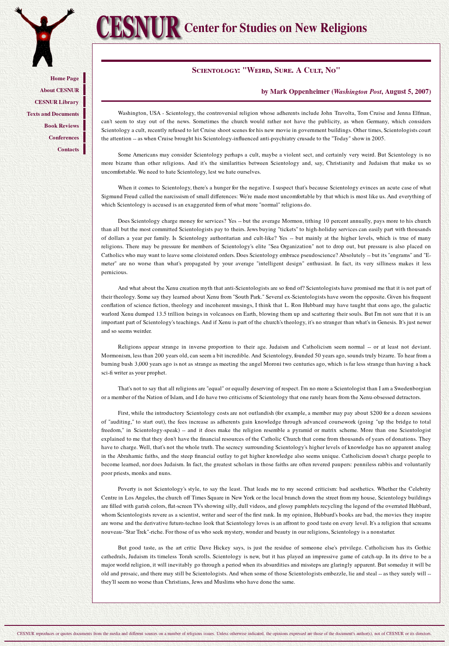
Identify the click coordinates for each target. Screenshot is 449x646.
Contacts (68, 149)
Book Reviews (61, 125)
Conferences (64, 137)
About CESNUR (59, 90)
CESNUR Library (57, 101)
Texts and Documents (53, 113)
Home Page (64, 78)
